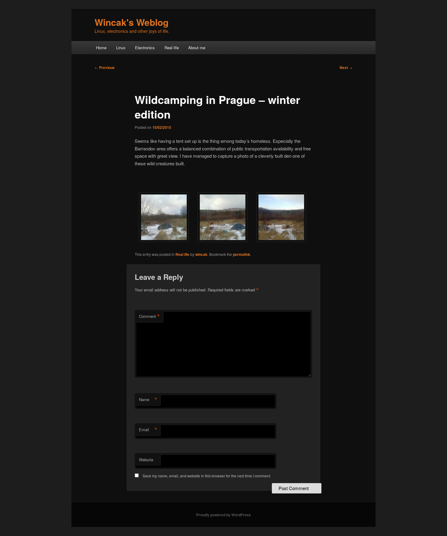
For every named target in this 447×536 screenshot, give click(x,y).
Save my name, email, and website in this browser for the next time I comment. (207, 475)
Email (148, 430)
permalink (241, 254)
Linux (121, 47)
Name (148, 399)
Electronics (145, 47)
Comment (149, 316)
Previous (105, 67)
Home (101, 47)
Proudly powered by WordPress (223, 514)
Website (146, 459)
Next (346, 67)
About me (196, 47)
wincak (201, 254)
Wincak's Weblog (131, 22)
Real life (172, 47)
